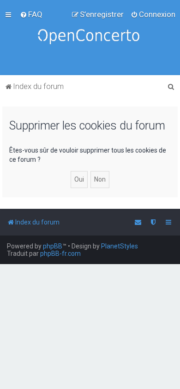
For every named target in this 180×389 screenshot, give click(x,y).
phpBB (52, 246)
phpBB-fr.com (60, 253)
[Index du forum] (90, 37)
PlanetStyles (119, 246)
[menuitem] (31, 14)
